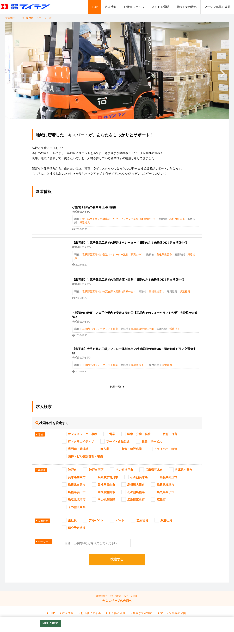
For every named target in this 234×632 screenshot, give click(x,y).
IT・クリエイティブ (81, 441)
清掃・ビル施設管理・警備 (85, 456)
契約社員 (142, 520)
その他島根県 (136, 492)
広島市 (161, 499)
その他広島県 (76, 507)
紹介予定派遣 (76, 528)
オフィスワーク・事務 (82, 434)
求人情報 (110, 7)
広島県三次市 (136, 499)
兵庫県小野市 (183, 470)
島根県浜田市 (76, 492)
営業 (112, 434)
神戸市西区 (96, 470)
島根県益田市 (106, 492)
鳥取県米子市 (165, 492)
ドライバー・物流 (165, 449)
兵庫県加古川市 (108, 477)
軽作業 (105, 449)
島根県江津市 (165, 484)
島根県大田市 (136, 484)
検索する (117, 559)
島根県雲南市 (106, 484)
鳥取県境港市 (76, 499)
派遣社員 (166, 520)
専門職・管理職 (78, 449)
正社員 (72, 520)
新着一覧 (115, 387)
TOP (95, 7)
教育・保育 (170, 434)
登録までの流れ (186, 7)
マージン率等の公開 (217, 7)
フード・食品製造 (118, 441)
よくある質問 (160, 7)
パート (120, 520)
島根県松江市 (168, 477)
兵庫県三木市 (154, 470)
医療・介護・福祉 (139, 434)
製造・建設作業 (131, 449)
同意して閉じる (50, 623)
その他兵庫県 (139, 477)
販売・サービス (152, 441)
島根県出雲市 (76, 484)
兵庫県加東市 (76, 477)
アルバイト (96, 520)
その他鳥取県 (106, 499)
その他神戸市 (124, 470)
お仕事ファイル (134, 7)
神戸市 (72, 470)
